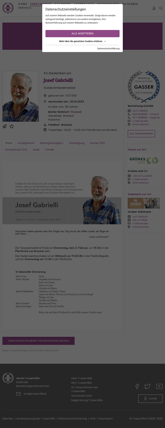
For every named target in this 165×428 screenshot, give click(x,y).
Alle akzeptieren (82, 33)
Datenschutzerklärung (108, 48)
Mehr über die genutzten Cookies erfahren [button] (80, 41)
